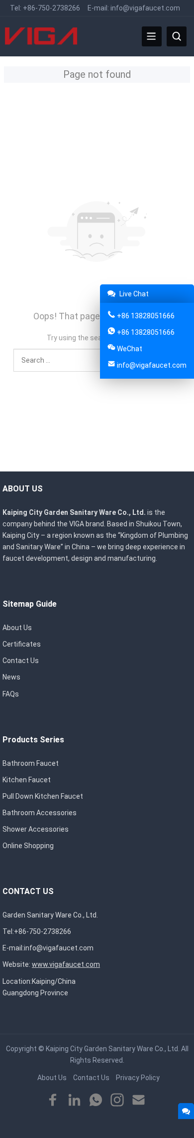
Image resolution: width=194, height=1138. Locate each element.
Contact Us (20, 661)
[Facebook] (53, 1100)
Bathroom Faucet (30, 763)
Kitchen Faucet (26, 780)
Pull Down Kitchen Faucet (42, 796)
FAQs (10, 694)
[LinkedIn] (74, 1100)
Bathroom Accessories (39, 813)
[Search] (177, 36)
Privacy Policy (138, 1078)
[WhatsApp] (95, 1100)
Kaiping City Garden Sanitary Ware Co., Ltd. (113, 1049)
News (11, 677)
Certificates (21, 644)
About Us (17, 628)
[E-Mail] (138, 1100)
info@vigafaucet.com (145, 8)
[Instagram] (117, 1100)
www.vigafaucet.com (66, 964)
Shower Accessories (35, 829)
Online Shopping (28, 846)
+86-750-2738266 (51, 8)
